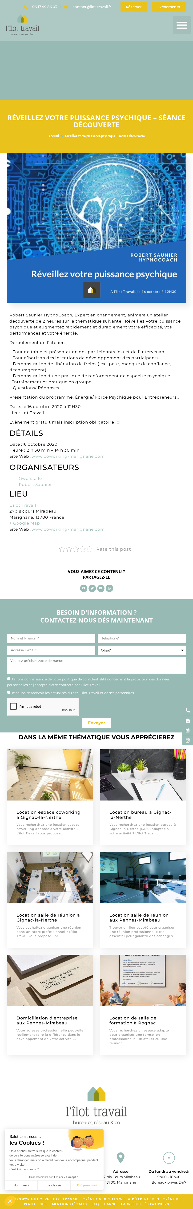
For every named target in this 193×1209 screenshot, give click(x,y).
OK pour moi (87, 1185)
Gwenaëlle (30, 478)
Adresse (121, 1171)
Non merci (21, 1185)
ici (118, 422)
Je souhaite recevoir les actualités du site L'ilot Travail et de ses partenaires (72, 693)
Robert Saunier (35, 484)
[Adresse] (121, 1158)
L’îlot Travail (22, 505)
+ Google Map (24, 523)
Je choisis (54, 1185)
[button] (182, 25)
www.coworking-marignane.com (68, 456)
